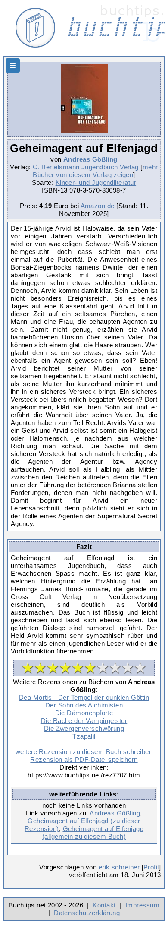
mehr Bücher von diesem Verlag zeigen (95, 170)
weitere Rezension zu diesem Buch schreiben (84, 751)
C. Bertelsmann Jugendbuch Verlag (86, 167)
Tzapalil (84, 736)
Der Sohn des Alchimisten (84, 705)
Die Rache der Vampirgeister (84, 720)
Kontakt (104, 905)
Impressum (142, 905)
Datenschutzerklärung (87, 912)
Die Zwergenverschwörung (84, 728)
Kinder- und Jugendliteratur (96, 182)
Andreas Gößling (90, 159)
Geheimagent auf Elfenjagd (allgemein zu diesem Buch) (92, 832)
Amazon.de (98, 205)
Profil (151, 867)
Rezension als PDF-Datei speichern (83, 759)
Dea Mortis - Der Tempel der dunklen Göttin (84, 697)
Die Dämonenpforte (84, 713)
